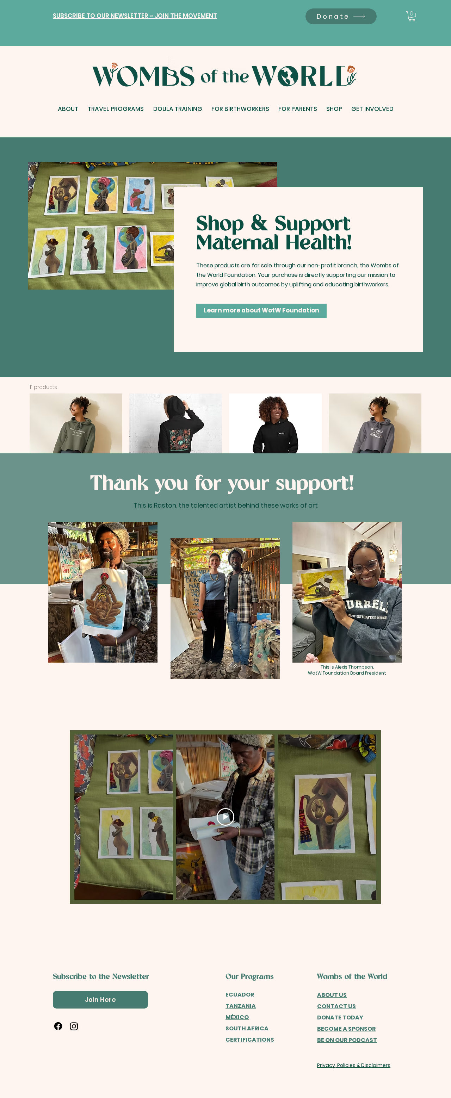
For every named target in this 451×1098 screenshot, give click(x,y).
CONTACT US (336, 1006)
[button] (135, 16)
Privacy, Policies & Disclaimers (353, 1065)
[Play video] (225, 817)
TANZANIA (241, 1006)
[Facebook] (58, 1026)
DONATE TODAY (340, 1017)
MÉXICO (237, 1017)
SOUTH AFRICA (247, 1028)
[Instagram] (74, 1026)
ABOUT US (332, 995)
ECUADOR (240, 995)
